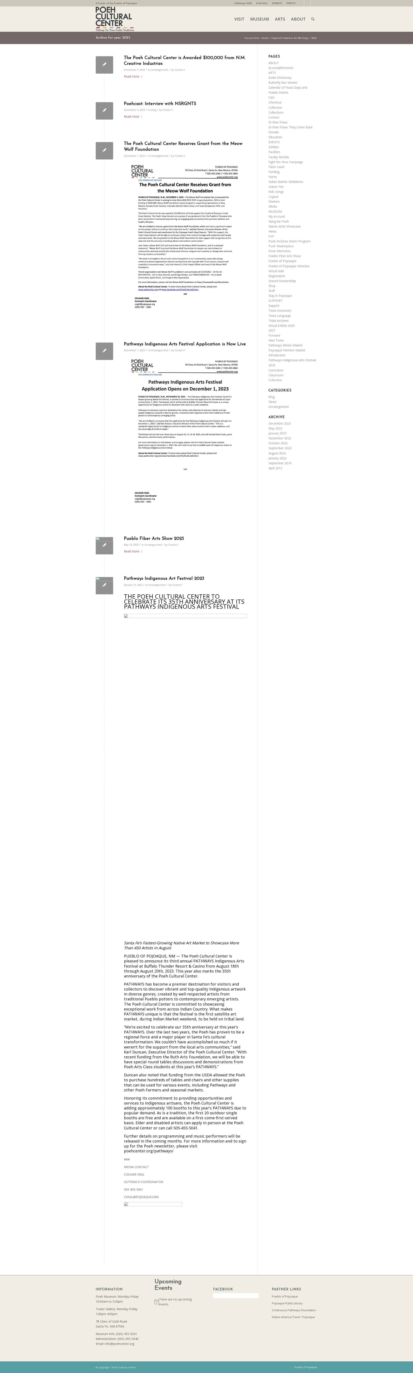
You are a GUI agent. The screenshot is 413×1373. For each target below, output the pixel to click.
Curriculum (275, 370)
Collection (275, 107)
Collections (276, 112)
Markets (274, 201)
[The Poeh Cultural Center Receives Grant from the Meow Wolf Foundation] (104, 150)
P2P (271, 236)
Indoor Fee (276, 187)
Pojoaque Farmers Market (286, 350)
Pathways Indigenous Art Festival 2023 (164, 578)
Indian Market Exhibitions (285, 182)
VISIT (272, 330)
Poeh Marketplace (281, 246)
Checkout (275, 102)
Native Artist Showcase (284, 226)
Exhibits (273, 147)
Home (272, 177)
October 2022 (278, 443)
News (272, 231)
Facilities (274, 152)
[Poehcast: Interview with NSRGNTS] (104, 111)
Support (273, 305)
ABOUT (273, 63)
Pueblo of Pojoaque (282, 261)
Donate (273, 132)
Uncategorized (159, 69)
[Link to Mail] (314, 3)
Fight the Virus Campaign (285, 162)
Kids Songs (276, 192)
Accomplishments (280, 68)
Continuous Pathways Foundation (294, 1310)
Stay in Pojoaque (280, 296)
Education (275, 137)
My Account (276, 216)
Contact (273, 117)
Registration (276, 276)
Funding (273, 172)
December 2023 (279, 423)
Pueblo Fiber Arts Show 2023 (154, 538)
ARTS (272, 73)
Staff (271, 291)
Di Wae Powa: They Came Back (290, 127)
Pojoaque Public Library (287, 1303)
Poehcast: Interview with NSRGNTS (160, 104)
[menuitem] (243, 3)
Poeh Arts (262, 3)
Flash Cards (276, 167)
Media (272, 206)
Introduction (276, 355)
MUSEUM (275, 211)
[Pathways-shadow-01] (104, 585)
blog (153, 109)
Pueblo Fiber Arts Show (284, 256)
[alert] (177, 1302)
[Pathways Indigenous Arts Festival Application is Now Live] (104, 351)
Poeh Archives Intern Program (289, 241)
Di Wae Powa (277, 122)
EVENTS (291, 3)
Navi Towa (276, 340)
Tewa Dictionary (279, 310)
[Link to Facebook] (301, 3)
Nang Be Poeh (278, 221)
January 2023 (277, 433)
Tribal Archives (278, 321)
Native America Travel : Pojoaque (293, 1317)
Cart (271, 97)
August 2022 (277, 453)
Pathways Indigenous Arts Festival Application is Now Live (185, 344)
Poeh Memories (279, 251)
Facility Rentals (278, 157)
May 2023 (275, 428)
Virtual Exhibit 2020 (281, 325)
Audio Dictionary (279, 78)
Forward (274, 335)
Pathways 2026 (243, 3)
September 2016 (279, 463)
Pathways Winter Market (285, 345)
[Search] (312, 19)
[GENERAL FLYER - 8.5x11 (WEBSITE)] (104, 545)
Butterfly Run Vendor (282, 82)
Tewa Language (279, 316)
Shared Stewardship (282, 281)
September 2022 (279, 448)
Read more (131, 76)
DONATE (277, 3)
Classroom (276, 375)
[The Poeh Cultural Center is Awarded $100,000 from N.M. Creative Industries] (104, 65)
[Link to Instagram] (307, 3)
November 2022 (279, 438)
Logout (273, 196)
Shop (272, 286)
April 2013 (275, 468)
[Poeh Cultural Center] (115, 19)
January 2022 (277, 458)
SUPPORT (275, 301)
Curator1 (180, 69)
